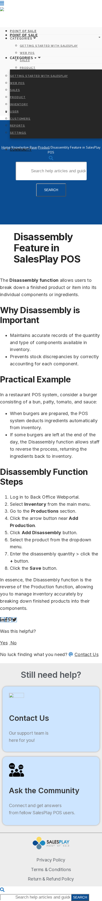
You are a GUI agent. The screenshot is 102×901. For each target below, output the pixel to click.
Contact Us (87, 654)
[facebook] (6, 619)
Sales (15, 90)
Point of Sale (24, 35)
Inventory (19, 104)
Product (18, 97)
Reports (17, 125)
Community (21, 150)
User (14, 111)
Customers (20, 118)
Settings (18, 132)
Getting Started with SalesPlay (39, 76)
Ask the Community (44, 790)
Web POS (17, 83)
